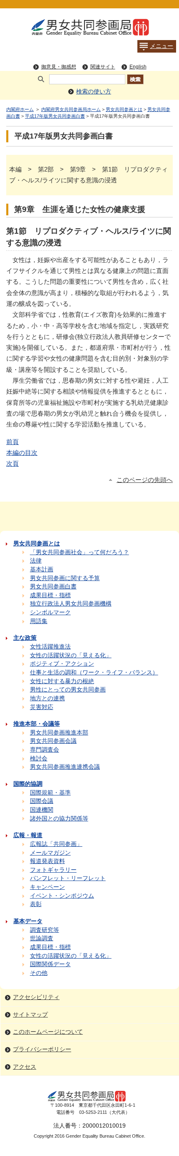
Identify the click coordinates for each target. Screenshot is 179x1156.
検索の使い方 (93, 91)
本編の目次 (21, 452)
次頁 (12, 463)
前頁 (12, 441)
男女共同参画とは (124, 109)
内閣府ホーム (20, 109)
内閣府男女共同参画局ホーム (71, 109)
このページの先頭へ (145, 480)
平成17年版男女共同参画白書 (55, 116)
